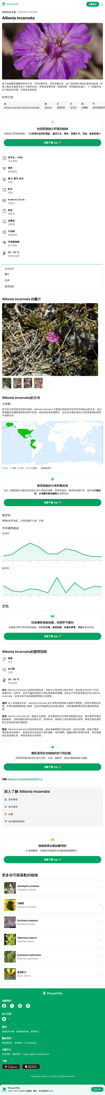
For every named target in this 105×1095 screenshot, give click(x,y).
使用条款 (18, 1042)
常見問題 (6, 1054)
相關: (22, 779)
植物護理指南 (22, 1031)
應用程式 (35, 1031)
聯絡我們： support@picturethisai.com (30, 1054)
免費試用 (93, 4)
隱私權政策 (7, 1042)
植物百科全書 (9, 12)
